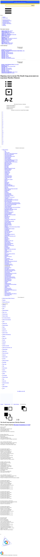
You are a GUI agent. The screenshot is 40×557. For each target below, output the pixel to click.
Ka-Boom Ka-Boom (8, 213)
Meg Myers (4, 371)
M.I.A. (3, 388)
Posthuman (6, 239)
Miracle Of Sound (5, 360)
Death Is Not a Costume (8, 179)
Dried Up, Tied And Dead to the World (11, 188)
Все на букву (21, 391)
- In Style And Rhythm (7, 52)
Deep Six (6, 180)
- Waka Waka (9, 34)
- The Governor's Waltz (8, 66)
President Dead (7, 241)
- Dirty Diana (7, 39)
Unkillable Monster (8, 283)
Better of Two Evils (8, 162)
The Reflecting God (8, 275)
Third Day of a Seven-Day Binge (10, 277)
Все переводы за (20, 59)
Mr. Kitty (4, 358)
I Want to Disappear (8, 206)
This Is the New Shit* (8, 279)
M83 (3, 366)
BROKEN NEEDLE (8, 169)
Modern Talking (5, 315)
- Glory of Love (9, 71)
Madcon (3, 336)
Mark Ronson (4, 367)
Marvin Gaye (4, 330)
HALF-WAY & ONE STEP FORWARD (11, 199)
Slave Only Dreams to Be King (10, 253)
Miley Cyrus (4, 312)
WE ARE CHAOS (8, 288)
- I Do (4, 67)
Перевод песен (5, 17)
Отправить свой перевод (6, 23)
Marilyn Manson (16, 404)
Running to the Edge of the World (10, 249)
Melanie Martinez (5, 310)
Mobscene (6, 225)
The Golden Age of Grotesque (10, 269)
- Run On (5, 55)
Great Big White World (8, 198)
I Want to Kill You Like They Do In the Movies (12, 207)
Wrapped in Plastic (8, 292)
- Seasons (5, 56)
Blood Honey (7, 165)
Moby (3, 321)
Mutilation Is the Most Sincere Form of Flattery (12, 226)
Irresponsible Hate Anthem (9, 211)
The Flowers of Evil (8, 267)
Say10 (6, 252)
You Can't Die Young (8, 294)
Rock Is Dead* (7, 248)
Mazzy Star (4, 364)
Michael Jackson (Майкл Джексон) (8, 298)
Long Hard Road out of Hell (9, 221)
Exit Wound (7, 192)
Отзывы (3, 24)
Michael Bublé (4, 349)
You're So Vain (7, 295)
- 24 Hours (5, 51)
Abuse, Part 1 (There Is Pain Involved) (11, 153)
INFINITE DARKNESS (9, 210)
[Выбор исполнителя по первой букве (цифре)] (8, 103)
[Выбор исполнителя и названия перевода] (8, 87)
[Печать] (17, 420)
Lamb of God (7, 218)
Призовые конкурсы (6, 19)
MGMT (3, 340)
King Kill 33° (7, 217)
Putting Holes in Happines (9, 243)
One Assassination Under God (10, 234)
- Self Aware (6, 33)
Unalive (6, 282)
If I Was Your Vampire (8, 208)
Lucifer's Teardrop (8, 222)
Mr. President (4, 375)
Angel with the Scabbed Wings (10, 156)
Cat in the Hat (7, 171)
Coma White (7, 174)
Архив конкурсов (5, 21)
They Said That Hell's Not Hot (10, 276)
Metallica (4, 300)
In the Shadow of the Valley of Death (11, 209)
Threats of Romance (8, 280)
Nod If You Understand (8, 231)
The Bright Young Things (9, 264)
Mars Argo (4, 380)
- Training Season (6, 40)
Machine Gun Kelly (5, 345)
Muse (3, 308)
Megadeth (4, 341)
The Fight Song (7, 266)
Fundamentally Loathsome (9, 195)
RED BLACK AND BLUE (9, 245)
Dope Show (7, 187)
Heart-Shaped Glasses (8, 200)
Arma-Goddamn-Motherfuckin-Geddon (11, 159)
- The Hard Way (8, 32)
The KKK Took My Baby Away (10, 270)
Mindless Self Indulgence (6, 334)
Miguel (3, 373)
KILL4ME (6, 215)
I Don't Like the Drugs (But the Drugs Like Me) (12, 203)
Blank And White (7, 164)
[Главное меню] (8, 14)
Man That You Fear (8, 223)
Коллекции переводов (6, 22)
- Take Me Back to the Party (8, 58)
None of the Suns (7, 232)
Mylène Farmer (5, 314)
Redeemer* (6, 246)
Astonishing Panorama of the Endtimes (11, 161)
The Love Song (7, 272)
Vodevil (6, 287)
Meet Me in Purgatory (8, 224)
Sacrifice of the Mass (8, 250)
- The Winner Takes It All (7, 43)
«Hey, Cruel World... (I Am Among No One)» (12, 202)
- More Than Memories (7, 53)
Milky (3, 384)
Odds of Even (7, 233)
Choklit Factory (7, 172)
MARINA (4, 328)
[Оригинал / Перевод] (8, 420)
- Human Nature (7, 42)
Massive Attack (5, 332)
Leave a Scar (7, 220)
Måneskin (4, 304)
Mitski (3, 327)
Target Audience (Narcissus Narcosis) (11, 261)
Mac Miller (4, 362)
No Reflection (7, 229)
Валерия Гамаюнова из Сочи (22, 424)
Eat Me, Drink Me (8, 189)
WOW (6, 291)
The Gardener (7, 268)
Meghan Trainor (5, 377)
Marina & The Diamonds (6, 319)
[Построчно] (24, 412)
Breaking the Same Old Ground (10, 168)
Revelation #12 (7, 247)
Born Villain (7, 167)
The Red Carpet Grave (8, 274)
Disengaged (6, 183)
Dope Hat (6, 186)
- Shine (13, 50)
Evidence (6, 191)
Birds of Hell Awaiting (8, 163)
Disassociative (7, 182)
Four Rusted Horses (8, 193)
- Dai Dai (7, 30)
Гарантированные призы (6, 20)
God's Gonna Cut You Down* (10, 197)
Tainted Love (7, 260)
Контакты (4, 25)
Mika (3, 379)
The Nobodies (7, 230)
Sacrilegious (7, 251)
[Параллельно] (8, 412)
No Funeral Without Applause (9, 228)
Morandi (3, 343)
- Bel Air (5, 65)
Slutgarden (6, 255)
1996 (5, 151)
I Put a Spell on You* (8, 205)
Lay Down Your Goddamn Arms (10, 219)
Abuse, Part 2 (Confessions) (9, 154)
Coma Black (7, 173)
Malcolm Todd (4, 356)
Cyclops (6, 178)
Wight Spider (7, 290)
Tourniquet (6, 281)
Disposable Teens (7, 184)
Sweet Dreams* (7, 258)
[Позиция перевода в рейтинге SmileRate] (18, 420)
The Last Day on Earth (8, 271)
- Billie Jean (7, 31)
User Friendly (7, 285)
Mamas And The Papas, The (7, 347)
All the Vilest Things (8, 155)
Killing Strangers (7, 216)
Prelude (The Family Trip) (9, 240)
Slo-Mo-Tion (7, 254)
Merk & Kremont (5, 353)
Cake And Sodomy (8, 170)
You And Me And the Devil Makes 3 (11, 293)
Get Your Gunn (7, 196)
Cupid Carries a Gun (8, 177)
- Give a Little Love (6, 69)
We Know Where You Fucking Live (11, 289)
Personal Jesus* (7, 238)
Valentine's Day (7, 286)
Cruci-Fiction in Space (8, 176)
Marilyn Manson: (5, 149)
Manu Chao (4, 338)
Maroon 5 (4, 306)
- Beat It (6, 35)
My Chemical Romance (6, 317)
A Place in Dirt (7, 152)
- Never (4, 54)
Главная (1, 404)
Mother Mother (5, 386)
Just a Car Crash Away (8, 212)
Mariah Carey (4, 323)
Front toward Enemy (8, 194)
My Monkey (7, 227)
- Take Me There (6, 36)
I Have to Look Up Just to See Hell (10, 204)
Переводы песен (7, 404)
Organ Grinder (7, 235)
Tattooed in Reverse (8, 262)
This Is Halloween (8, 278)
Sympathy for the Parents (9, 259)
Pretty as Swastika (8, 242)
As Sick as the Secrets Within (9, 160)
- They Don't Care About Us (9, 38)
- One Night (10, 64)
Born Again (6, 166)
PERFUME (6, 237)
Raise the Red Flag (8, 244)
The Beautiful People (8, 263)
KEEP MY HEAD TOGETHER (10, 214)
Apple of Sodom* (7, 158)
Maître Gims (4, 351)
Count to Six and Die (8, 175)
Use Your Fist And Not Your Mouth (10, 284)
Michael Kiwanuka (5, 382)
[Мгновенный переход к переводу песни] (8, 95)
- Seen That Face (6, 57)
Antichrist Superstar (8, 157)
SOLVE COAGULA (8, 256)
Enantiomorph (7, 190)
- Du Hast (5, 37)
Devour (6, 181)
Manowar (4, 354)
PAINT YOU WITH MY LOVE (10, 236)
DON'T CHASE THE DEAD (10, 185)
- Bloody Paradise (6, 49)
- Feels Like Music (6, 68)
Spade (6, 257)
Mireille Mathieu (5, 325)
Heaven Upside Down (8, 201)
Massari (3, 369)
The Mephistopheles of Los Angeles (10, 273)
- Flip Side (7, 72)
